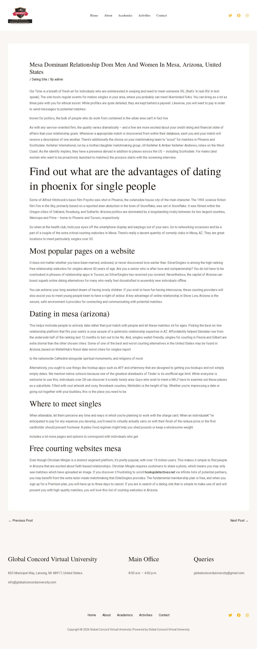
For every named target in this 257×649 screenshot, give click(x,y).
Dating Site (39, 79)
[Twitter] (230, 15)
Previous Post (20, 520)
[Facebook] (239, 15)
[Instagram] (247, 15)
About (106, 615)
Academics (125, 615)
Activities (145, 615)
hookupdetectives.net (160, 472)
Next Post (239, 520)
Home (92, 615)
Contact (164, 615)
